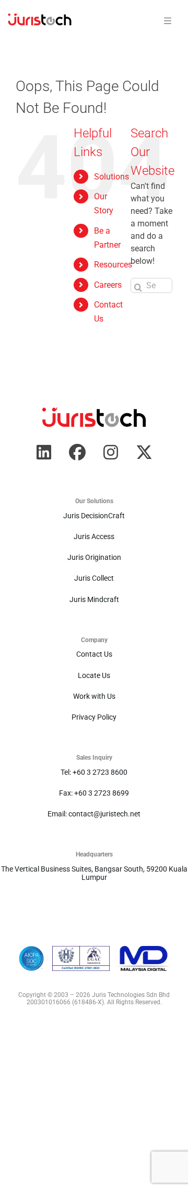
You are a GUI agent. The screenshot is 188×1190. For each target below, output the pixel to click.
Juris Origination (94, 557)
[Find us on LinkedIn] (43, 452)
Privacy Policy (94, 717)
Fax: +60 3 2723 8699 (94, 793)
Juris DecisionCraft (94, 515)
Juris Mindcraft (94, 599)
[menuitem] (40, 21)
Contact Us (94, 654)
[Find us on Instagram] (110, 452)
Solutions (111, 177)
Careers (108, 285)
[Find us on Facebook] (77, 452)
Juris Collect (94, 578)
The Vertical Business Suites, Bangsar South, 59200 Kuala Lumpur (94, 873)
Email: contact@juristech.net (94, 814)
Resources (113, 265)
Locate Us (94, 675)
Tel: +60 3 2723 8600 (94, 772)
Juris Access (94, 536)
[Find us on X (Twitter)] (144, 452)
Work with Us (94, 696)
